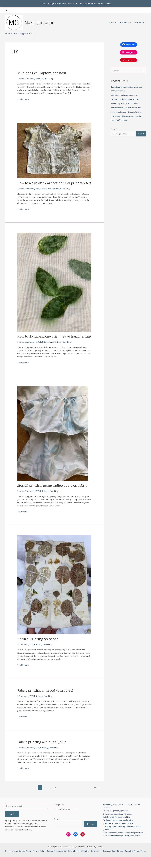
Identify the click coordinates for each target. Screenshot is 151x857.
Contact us (96, 851)
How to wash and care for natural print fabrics (54, 183)
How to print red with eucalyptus (126, 112)
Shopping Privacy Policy (135, 851)
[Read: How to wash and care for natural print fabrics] (54, 150)
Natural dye (45, 188)
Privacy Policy (39, 851)
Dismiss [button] (107, 3)
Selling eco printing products (124, 95)
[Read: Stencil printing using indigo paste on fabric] (52, 433)
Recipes (39, 78)
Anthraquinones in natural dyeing (126, 108)
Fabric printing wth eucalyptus (42, 742)
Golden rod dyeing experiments (125, 99)
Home (111, 22)
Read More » (23, 99)
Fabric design (46, 342)
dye (37, 188)
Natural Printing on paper (37, 639)
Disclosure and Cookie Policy (18, 851)
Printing (138, 22)
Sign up (11, 814)
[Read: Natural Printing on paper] (54, 584)
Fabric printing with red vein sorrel (45, 690)
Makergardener (39, 22)
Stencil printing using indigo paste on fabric (52, 485)
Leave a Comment (25, 78)
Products (124, 22)
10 (55, 787)
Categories (59, 804)
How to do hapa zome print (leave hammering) (54, 336)
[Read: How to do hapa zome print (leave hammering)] (54, 282)
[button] (6, 9)
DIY (37, 342)
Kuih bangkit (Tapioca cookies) (41, 73)
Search (114, 129)
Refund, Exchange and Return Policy (63, 851)
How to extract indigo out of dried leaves (121, 835)
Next (97, 787)
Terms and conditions (113, 851)
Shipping (85, 851)
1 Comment (22, 644)
